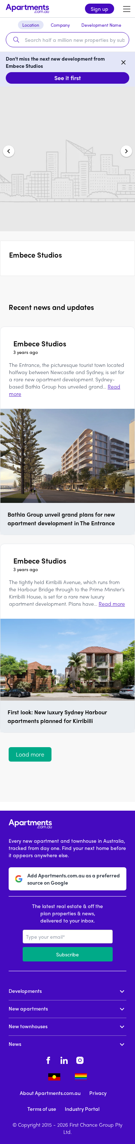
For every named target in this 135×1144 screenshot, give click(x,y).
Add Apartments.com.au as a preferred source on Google (73, 879)
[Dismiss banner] (123, 62)
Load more (30, 754)
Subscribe (67, 954)
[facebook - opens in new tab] (48, 1059)
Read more (112, 603)
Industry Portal (82, 1108)
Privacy (98, 1092)
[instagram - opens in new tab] (80, 1059)
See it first (67, 78)
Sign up (99, 8)
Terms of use (41, 1108)
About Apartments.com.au (50, 1092)
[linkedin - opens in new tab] (64, 1059)
